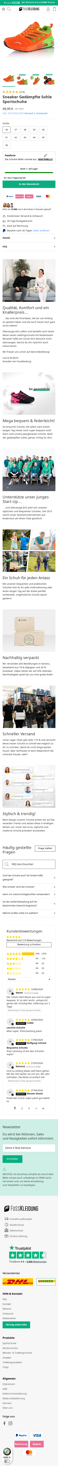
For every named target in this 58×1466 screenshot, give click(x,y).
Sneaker (7, 1357)
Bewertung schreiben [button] (29, 944)
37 (16, 129)
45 (43, 137)
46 (6, 145)
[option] (29, 42)
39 (34, 129)
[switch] (7, 1461)
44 (34, 137)
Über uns (8, 1408)
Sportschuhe (9, 1343)
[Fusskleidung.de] (29, 9)
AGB (5, 1389)
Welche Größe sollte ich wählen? (20, 913)
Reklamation (9, 1318)
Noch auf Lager (29, 169)
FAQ (5, 246)
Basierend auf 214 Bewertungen (24, 940)
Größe (6, 123)
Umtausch (42, 113)
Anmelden (12, 1159)
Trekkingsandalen (12, 1362)
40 (43, 129)
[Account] (47, 9)
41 (6, 137)
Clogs (6, 1367)
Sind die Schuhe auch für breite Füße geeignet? (23, 877)
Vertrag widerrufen (16, 1324)
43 (25, 137)
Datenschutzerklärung (15, 1393)
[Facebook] (4, 1423)
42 (16, 137)
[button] (11, 92)
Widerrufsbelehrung (14, 1398)
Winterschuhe (10, 1348)
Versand (28, 113)
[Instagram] (10, 1423)
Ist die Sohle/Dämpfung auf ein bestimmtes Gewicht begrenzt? (20, 904)
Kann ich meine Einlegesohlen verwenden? (26, 894)
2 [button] (22, 1108)
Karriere (7, 1403)
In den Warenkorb (29, 184)
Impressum (9, 1384)
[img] (23, 989)
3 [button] (29, 1108)
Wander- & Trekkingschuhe (17, 1353)
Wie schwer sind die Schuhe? (18, 887)
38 (25, 129)
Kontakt (7, 1304)
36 (6, 129)
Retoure (7, 1308)
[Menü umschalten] (3, 9)
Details (6, 238)
